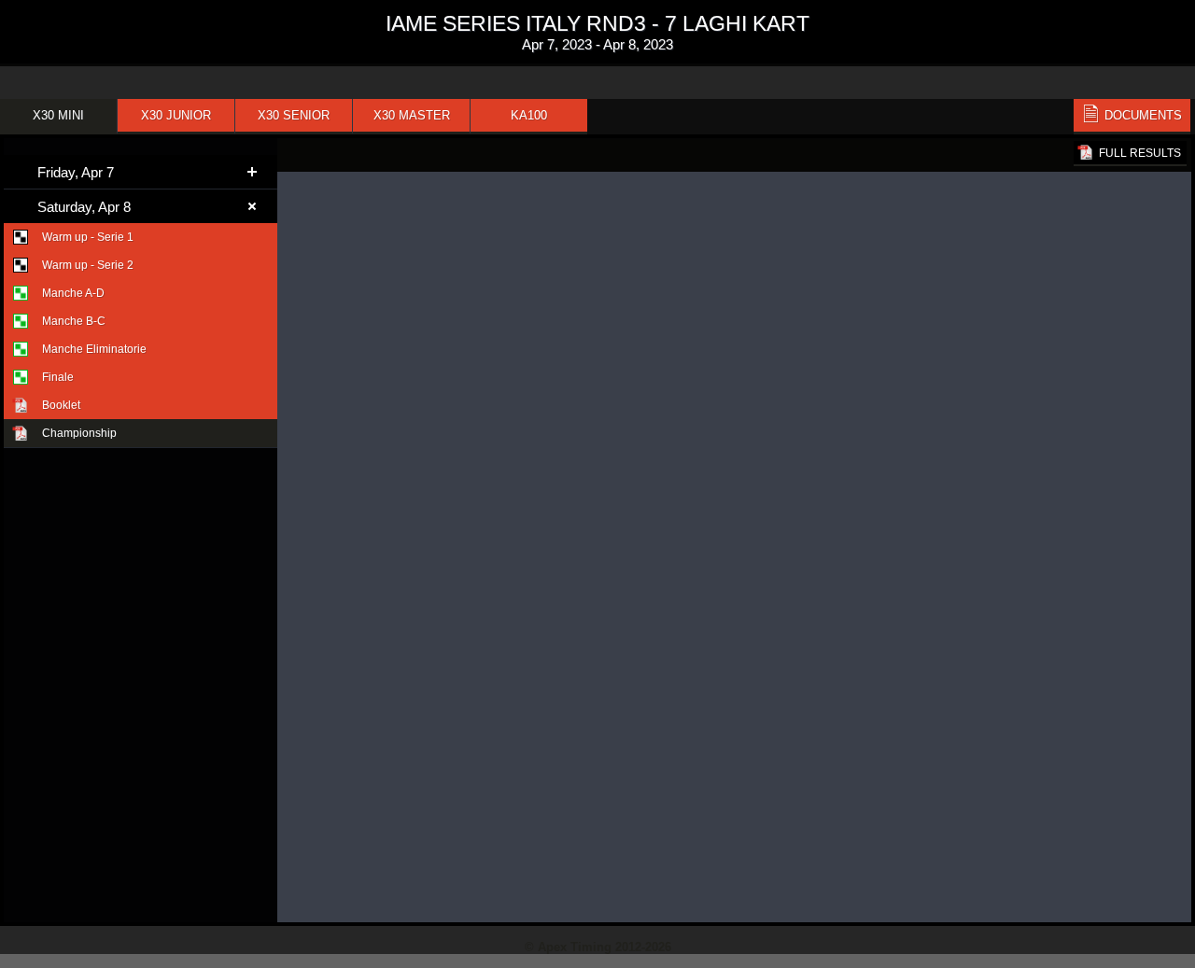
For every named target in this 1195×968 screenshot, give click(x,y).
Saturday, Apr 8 (84, 207)
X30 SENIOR (294, 115)
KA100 (529, 115)
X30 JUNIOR (176, 115)
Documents (1143, 115)
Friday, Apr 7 (75, 172)
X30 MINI (58, 115)
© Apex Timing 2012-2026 (598, 947)
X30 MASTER (411, 115)
